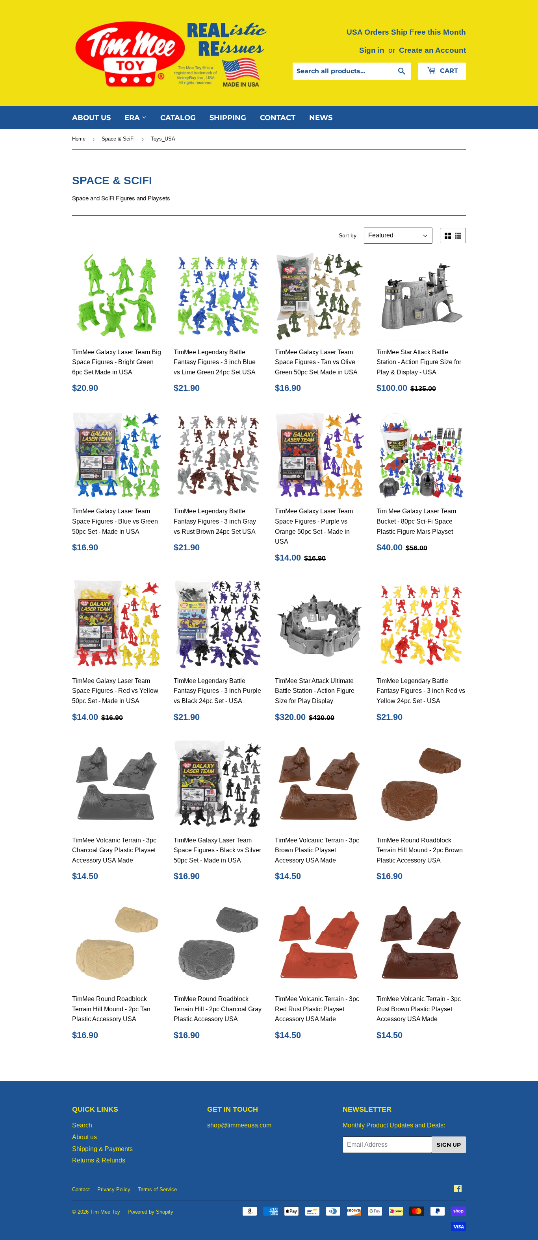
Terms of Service (157, 1189)
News (320, 117)
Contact (277, 117)
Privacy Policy (113, 1189)
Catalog (178, 117)
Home (78, 139)
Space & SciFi (118, 139)
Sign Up (449, 1144)
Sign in (371, 50)
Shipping (228, 117)
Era (133, 117)
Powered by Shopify (150, 1212)
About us (91, 117)
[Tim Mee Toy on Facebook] (458, 1189)
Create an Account (432, 50)
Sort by (347, 235)
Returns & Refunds (98, 1160)
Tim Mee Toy (105, 1212)
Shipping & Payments (102, 1149)
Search (82, 1125)
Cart (448, 70)
